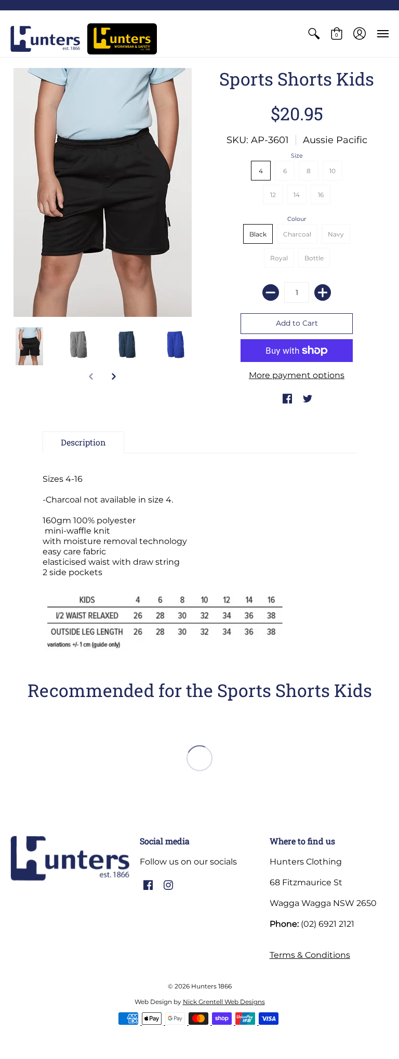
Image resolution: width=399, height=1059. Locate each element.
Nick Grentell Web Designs (224, 1002)
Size (297, 155)
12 (273, 195)
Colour (296, 218)
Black (258, 234)
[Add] (322, 292)
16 (321, 195)
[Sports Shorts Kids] (29, 346)
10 (332, 171)
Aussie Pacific (335, 140)
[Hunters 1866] (45, 39)
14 (297, 195)
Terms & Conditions (310, 955)
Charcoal (297, 234)
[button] (313, 33)
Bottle (314, 258)
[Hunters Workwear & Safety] (122, 38)
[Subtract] (270, 292)
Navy (336, 234)
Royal (279, 258)
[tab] (83, 442)
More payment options (296, 375)
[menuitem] (313, 33)
